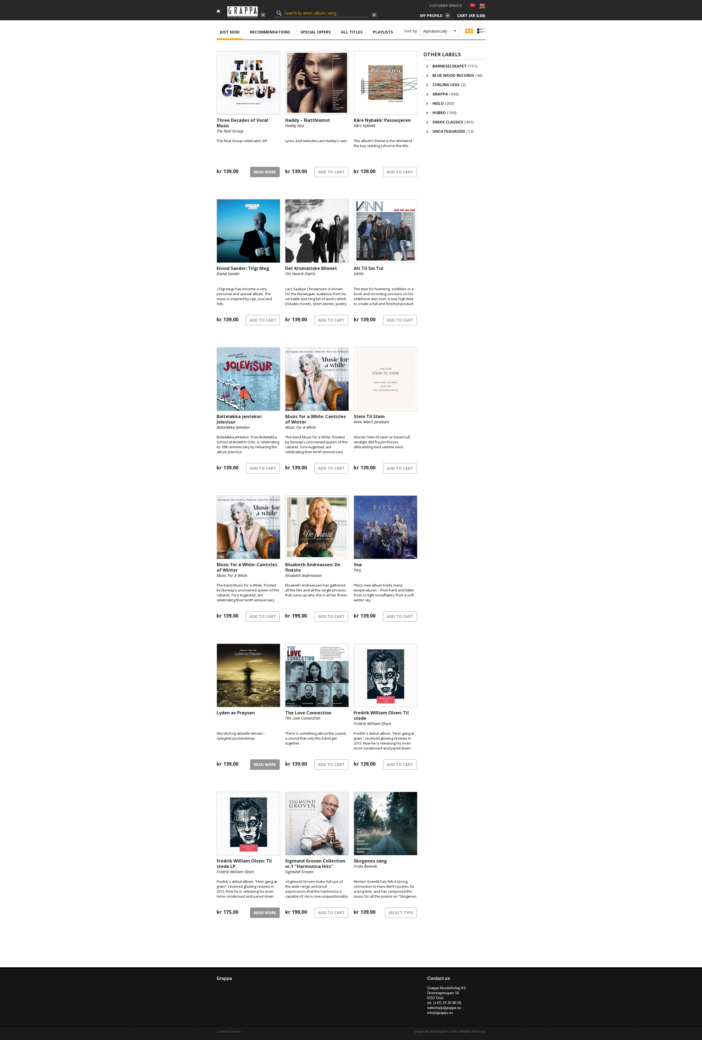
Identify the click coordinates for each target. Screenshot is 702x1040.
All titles (352, 32)
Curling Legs (446, 84)
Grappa (440, 94)
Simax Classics (447, 122)
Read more (265, 171)
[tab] (230, 33)
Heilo (438, 103)
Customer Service (445, 5)
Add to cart (331, 171)
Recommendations (270, 32)
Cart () (471, 15)
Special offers (316, 32)
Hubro (439, 112)
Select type (401, 912)
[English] (482, 6)
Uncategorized (448, 131)
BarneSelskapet (449, 66)
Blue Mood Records (453, 75)
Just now (230, 32)
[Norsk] (472, 5)
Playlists (383, 32)
